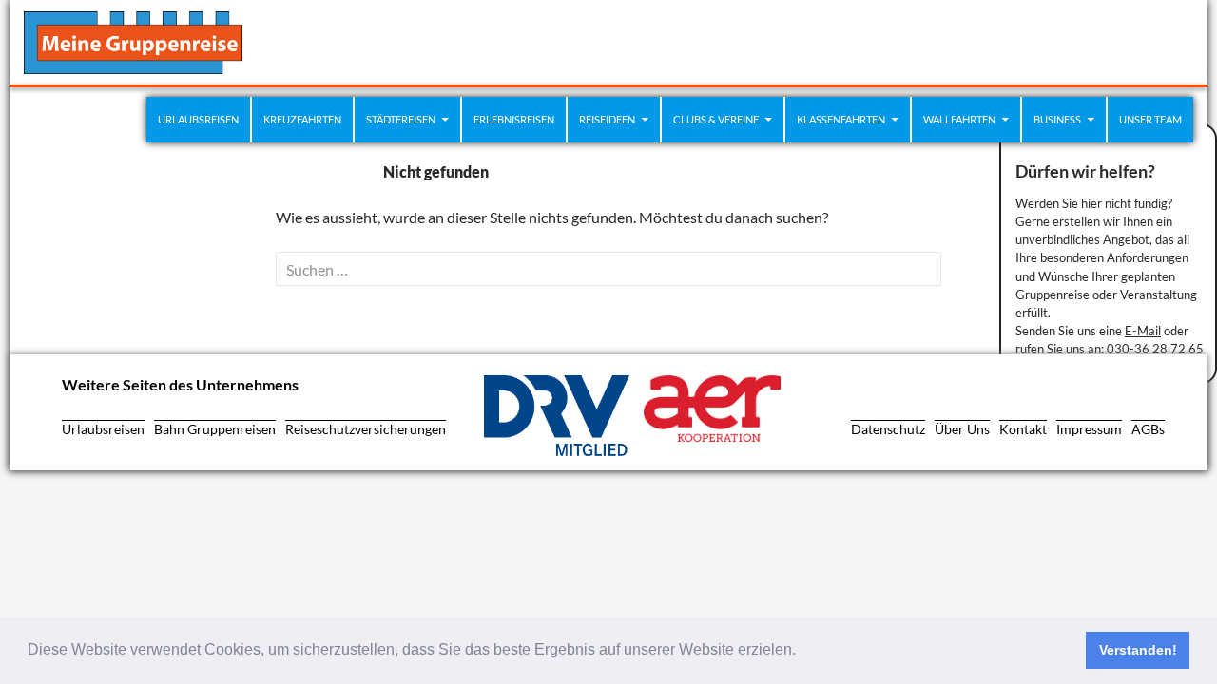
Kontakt (1023, 429)
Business (1057, 119)
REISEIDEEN (607, 119)
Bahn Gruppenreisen (215, 429)
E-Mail (1143, 330)
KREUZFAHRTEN (302, 119)
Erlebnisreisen (513, 119)
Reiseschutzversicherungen (365, 429)
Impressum (1089, 429)
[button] (802, 652)
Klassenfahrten (841, 119)
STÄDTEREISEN (400, 119)
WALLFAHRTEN (959, 119)
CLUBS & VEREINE (716, 119)
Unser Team (1150, 119)
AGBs (1148, 429)
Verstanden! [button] (1138, 649)
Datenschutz (888, 429)
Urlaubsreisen (198, 119)
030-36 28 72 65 (1155, 348)
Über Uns (962, 429)
